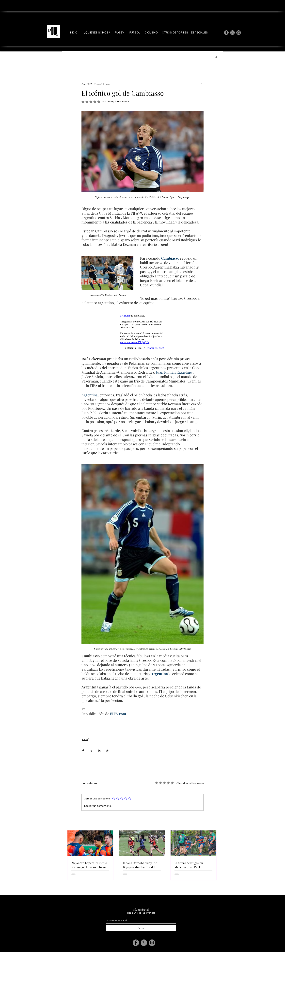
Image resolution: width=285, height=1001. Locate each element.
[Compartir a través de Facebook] (83, 750)
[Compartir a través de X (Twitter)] (91, 750)
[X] (232, 32)
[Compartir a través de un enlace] (107, 750)
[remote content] (142, 331)
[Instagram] (238, 32)
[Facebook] (226, 32)
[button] (215, 56)
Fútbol (85, 739)
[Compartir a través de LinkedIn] (99, 750)
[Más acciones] (202, 84)
